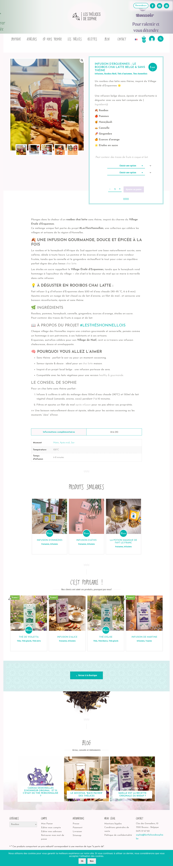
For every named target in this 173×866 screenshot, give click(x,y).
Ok (82, 861)
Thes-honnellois (140, 73)
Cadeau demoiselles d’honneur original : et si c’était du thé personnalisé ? (40, 792)
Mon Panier (47, 824)
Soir (72, 443)
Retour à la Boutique (87, 675)
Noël (114, 73)
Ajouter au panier (134, 189)
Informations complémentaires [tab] (59, 432)
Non (92, 861)
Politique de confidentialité (118, 835)
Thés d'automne (124, 73)
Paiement (77, 827)
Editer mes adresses (51, 831)
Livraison (77, 831)
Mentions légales (113, 824)
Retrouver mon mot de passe (52, 837)
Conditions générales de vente (116, 829)
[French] (136, 39)
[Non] (169, 858)
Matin (56, 443)
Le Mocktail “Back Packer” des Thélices (86, 794)
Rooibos (108, 73)
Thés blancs (103, 641)
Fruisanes (45, 544)
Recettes (92, 39)
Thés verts (36, 641)
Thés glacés (26, 641)
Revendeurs (141, 5)
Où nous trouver (52, 39)
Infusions (99, 73)
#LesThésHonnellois (103, 325)
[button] (82, 60)
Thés (19, 641)
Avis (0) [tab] (114, 432)
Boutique (16, 39)
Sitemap (77, 835)
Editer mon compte (51, 827)
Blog (107, 39)
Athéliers (32, 39)
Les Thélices (75, 39)
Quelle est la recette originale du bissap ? (132, 794)
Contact (121, 39)
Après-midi (65, 443)
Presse (76, 824)
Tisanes (148, 641)
